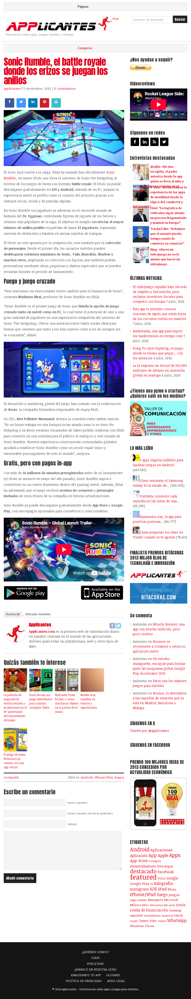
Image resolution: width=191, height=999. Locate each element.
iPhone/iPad (104, 777)
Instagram (139, 889)
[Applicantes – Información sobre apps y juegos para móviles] (63, 30)
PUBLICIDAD (95, 964)
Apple (163, 855)
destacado (143, 871)
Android (87, 777)
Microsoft (171, 900)
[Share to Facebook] (9, 106)
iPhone (172, 889)
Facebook (165, 871)
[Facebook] (112, 626)
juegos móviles (138, 900)
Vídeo (153, 921)
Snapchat (168, 915)
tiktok (178, 915)
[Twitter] (118, 626)
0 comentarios (65, 88)
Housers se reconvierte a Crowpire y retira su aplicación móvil (159, 646)
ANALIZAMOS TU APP (86, 975)
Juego (162, 894)
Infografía (163, 883)
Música (135, 905)
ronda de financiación (149, 910)
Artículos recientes (38, 614)
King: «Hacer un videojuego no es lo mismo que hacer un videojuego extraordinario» (156, 259)
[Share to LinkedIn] (33, 106)
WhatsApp (177, 920)
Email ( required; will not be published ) (90, 813)
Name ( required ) (78, 802)
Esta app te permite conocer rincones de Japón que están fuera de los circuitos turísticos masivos (159, 314)
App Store (139, 860)
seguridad (136, 915)
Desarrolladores (143, 865)
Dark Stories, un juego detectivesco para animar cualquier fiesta (40, 701)
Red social (169, 905)
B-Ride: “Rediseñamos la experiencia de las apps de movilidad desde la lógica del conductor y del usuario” (160, 197)
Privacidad (156, 905)
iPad (162, 889)
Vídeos (162, 921)
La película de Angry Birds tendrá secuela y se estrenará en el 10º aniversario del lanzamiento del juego (15, 707)
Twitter (144, 921)
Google (172, 878)
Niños (145, 905)
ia (151, 884)
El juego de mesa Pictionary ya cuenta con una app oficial (14, 761)
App (152, 855)
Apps (175, 855)
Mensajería (155, 900)
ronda (181, 904)
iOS (153, 888)
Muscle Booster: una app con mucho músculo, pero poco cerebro (159, 629)
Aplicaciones (161, 850)
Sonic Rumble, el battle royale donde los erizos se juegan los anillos (56, 71)
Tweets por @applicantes (149, 730)
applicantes (12, 88)
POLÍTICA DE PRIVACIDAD (84, 981)
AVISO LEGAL (116, 981)
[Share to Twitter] (21, 106)
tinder (134, 921)
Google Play (139, 883)
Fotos (162, 878)
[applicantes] (16, 641)
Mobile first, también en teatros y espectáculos (89, 701)
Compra (155, 861)
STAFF (95, 958)
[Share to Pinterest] (44, 106)
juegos (174, 894)
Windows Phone (142, 926)
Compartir (11, 777)
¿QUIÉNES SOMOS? (95, 952)
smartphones (152, 915)
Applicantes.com (42, 631)
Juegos (119, 777)
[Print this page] (56, 106)
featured (143, 876)
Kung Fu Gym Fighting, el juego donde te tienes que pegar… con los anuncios (158, 353)
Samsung (175, 910)
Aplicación (138, 855)
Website (72, 824)
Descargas (165, 866)
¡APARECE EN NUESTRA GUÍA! (95, 969)
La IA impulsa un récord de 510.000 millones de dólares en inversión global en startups (160, 370)
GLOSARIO (113, 975)
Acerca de (13, 614)
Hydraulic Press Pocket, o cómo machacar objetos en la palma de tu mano (66, 703)
